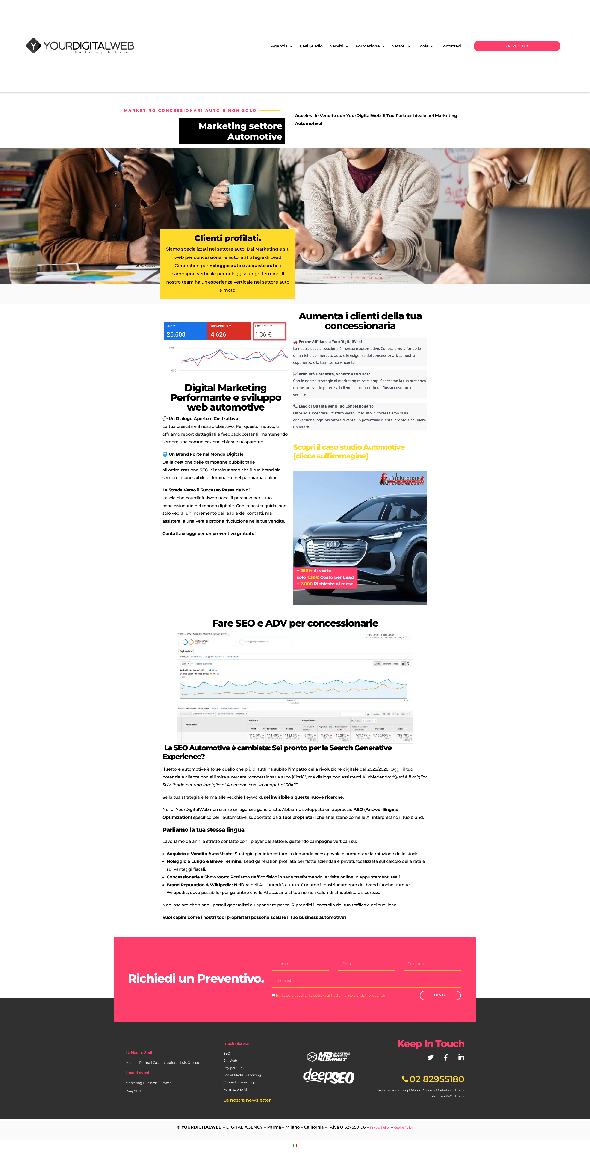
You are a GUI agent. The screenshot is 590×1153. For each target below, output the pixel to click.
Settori (399, 46)
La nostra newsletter (247, 1100)
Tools (423, 46)
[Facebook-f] (446, 1057)
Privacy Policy (380, 1127)
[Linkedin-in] (461, 1057)
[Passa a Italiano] (295, 1145)
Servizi (336, 46)
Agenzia (279, 46)
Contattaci (450, 46)
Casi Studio (311, 46)
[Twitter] (430, 1057)
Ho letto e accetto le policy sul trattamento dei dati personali (330, 995)
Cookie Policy (403, 1127)
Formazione (368, 46)
